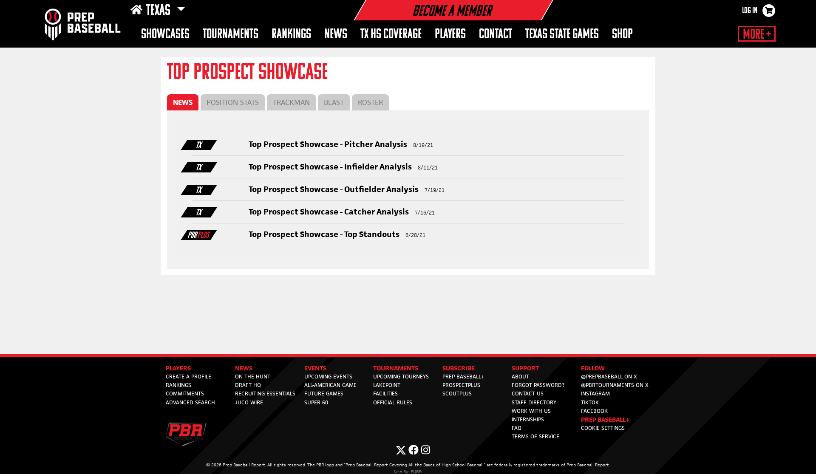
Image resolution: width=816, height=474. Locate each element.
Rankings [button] (291, 35)
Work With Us (531, 411)
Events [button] (315, 368)
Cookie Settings (603, 428)
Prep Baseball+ (463, 376)
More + (757, 35)
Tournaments (230, 35)
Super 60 (316, 402)
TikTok (590, 402)
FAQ (516, 428)
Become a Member (451, 12)
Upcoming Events (328, 376)
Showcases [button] (165, 35)
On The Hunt (252, 376)
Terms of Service (535, 436)
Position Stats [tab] (233, 102)
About (520, 376)
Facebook (594, 411)
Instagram (595, 393)
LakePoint (386, 385)
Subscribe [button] (458, 368)
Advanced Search (190, 402)
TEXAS (159, 11)
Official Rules (392, 402)
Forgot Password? (538, 385)
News (335, 35)
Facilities (385, 393)
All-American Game (330, 385)
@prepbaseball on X (609, 376)
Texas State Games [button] (562, 35)
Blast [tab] (334, 102)
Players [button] (450, 35)
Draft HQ (248, 385)
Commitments (185, 393)
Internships (528, 419)
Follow (593, 368)
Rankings (178, 385)
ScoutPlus (457, 393)
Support (525, 368)
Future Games (323, 393)
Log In (749, 11)
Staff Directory (534, 402)
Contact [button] (495, 35)
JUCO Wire (249, 402)
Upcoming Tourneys (401, 376)
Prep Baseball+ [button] (605, 419)
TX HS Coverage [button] (391, 35)
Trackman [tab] (291, 102)
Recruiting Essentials (265, 393)
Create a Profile (188, 376)
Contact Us (528, 393)
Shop (622, 35)
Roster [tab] (370, 102)
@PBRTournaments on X (615, 385)
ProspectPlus (461, 385)
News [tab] (183, 102)
